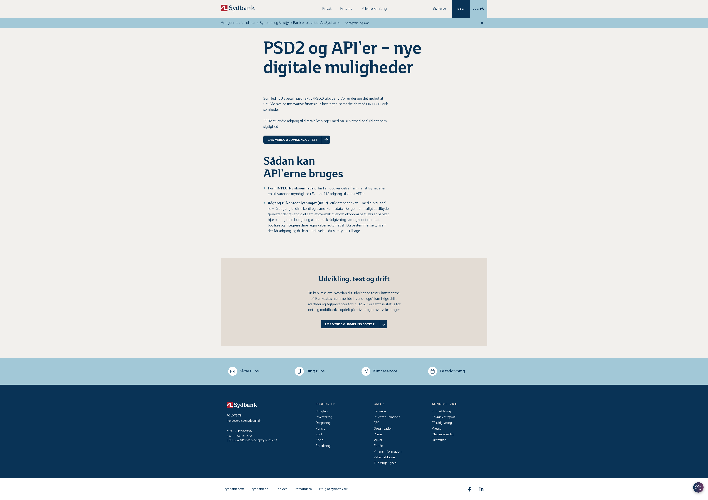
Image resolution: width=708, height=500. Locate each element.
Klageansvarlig (443, 434)
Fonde (378, 446)
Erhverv (346, 9)
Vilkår (378, 440)
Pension (322, 428)
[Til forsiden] (238, 8)
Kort (319, 434)
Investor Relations (387, 417)
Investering (324, 417)
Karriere (380, 411)
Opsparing (323, 423)
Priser (378, 434)
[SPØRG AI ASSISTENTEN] (698, 487)
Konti (320, 440)
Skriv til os (249, 371)
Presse (436, 428)
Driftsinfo (439, 440)
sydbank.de (260, 489)
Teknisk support (443, 417)
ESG (376, 423)
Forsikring (323, 446)
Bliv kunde (439, 8)
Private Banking (374, 9)
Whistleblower (384, 457)
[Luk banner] (482, 23)
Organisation (383, 428)
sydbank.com (234, 489)
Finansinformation (388, 451)
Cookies (281, 489)
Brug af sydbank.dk (333, 489)
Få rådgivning (452, 371)
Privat (327, 9)
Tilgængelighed (385, 463)
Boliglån (322, 411)
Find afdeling (441, 411)
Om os (379, 404)
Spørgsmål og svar (357, 23)
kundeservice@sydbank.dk (244, 420)
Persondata (303, 489)
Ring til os (316, 371)
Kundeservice (385, 371)
